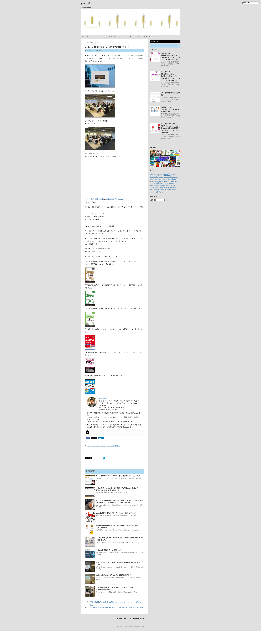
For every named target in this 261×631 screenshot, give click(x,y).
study (105, 37)
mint (158, 185)
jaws (168, 181)
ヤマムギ (85, 3)
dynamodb (169, 179)
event (89, 446)
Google (140, 37)
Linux (83, 37)
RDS (157, 187)
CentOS (173, 174)
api (155, 175)
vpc (161, 189)
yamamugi (153, 192)
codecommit (174, 177)
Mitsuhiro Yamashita (115, 199)
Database (132, 37)
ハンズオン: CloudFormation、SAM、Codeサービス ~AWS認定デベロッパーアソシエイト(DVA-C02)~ (170, 76)
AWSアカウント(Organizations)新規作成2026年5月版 (170, 109)
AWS (110, 37)
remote (172, 187)
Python (120, 37)
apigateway (160, 175)
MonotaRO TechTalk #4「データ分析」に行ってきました (117, 513)
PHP (145, 37)
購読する (155, 41)
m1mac (169, 183)
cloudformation (154, 177)
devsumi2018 (153, 179)
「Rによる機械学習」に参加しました (109, 550)
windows (165, 189)
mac (172, 183)
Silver (151, 189)
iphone (161, 181)
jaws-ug (174, 181)
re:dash (162, 187)
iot (158, 181)
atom (126, 37)
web (95, 37)
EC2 (174, 179)
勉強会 (117, 446)
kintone (156, 37)
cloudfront (161, 177)
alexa (151, 175)
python (153, 187)
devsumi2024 (161, 179)
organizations (168, 185)
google (152, 181)
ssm (155, 189)
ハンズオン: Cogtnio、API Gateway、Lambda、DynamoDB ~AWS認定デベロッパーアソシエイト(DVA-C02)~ (170, 128)
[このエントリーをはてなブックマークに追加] (104, 458)
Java (100, 37)
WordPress (172, 189)
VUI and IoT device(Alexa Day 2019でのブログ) (113, 575)
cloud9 (177, 174)
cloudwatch (167, 177)
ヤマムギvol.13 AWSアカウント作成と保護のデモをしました (118, 476)
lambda (158, 183)
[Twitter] (87, 432)
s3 (176, 187)
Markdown (153, 185)
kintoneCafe (110, 446)
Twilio (150, 37)
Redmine (89, 37)
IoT (115, 37)
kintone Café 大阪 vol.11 (94, 199)
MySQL (162, 185)
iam (156, 181)
